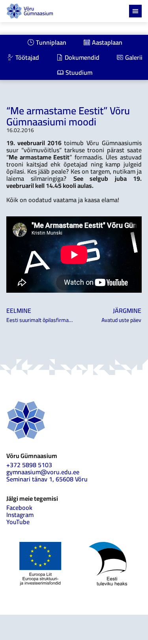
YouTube (18, 522)
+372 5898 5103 (29, 465)
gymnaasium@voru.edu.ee (42, 472)
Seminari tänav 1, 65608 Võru (47, 479)
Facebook (19, 507)
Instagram (20, 515)
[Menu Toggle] (135, 11)
